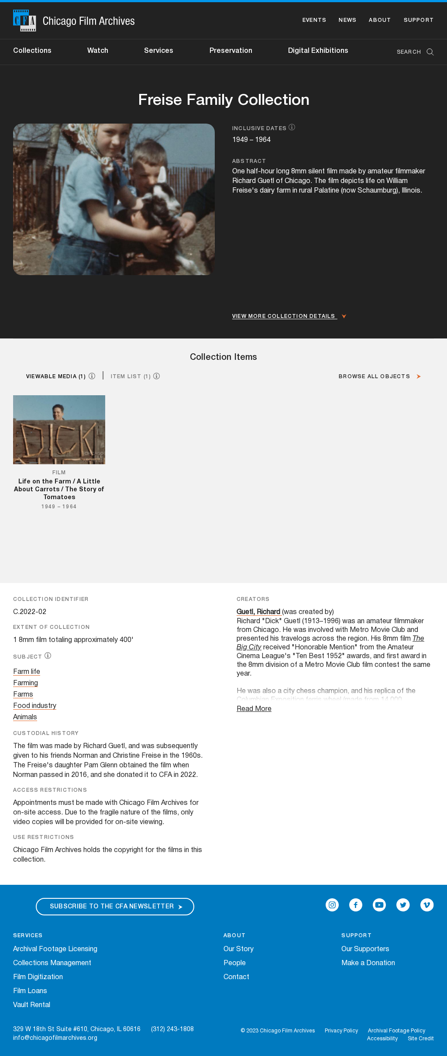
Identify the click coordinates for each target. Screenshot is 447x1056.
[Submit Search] (427, 52)
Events (315, 20)
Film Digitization (38, 977)
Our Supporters (365, 949)
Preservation (231, 51)
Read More (254, 709)
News (348, 20)
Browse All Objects (375, 376)
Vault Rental (31, 1005)
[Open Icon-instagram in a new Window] (332, 905)
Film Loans (30, 991)
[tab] (64, 376)
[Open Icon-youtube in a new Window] (379, 905)
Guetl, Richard (258, 612)
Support (419, 20)
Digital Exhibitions (318, 51)
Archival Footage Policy (396, 1030)
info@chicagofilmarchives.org (55, 1038)
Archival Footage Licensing (55, 949)
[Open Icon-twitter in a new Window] (403, 905)
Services (158, 51)
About (380, 20)
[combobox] (411, 52)
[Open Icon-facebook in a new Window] (355, 905)
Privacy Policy (341, 1030)
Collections (32, 51)
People (235, 963)
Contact (236, 977)
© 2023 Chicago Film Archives (278, 1030)
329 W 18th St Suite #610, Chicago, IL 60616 (77, 1029)
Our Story (239, 949)
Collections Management (52, 963)
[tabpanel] (223, 473)
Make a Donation (368, 963)
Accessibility (382, 1038)
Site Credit (421, 1038)
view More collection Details (284, 316)
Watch (97, 51)
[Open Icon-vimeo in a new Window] (427, 905)
